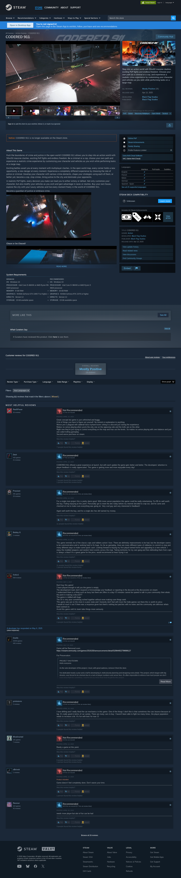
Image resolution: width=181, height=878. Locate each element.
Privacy (129, 852)
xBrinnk (16, 769)
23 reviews (17, 496)
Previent (16, 491)
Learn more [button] (165, 201)
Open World (156, 113)
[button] (10, 18)
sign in (159, 3)
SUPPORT (75, 7)
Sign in (10, 124)
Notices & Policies (133, 862)
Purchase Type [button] (30, 382)
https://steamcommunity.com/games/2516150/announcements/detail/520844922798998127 (94, 651)
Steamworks (88, 862)
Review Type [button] (12, 382)
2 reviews (16, 704)
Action (130, 113)
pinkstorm (17, 701)
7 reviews (16, 742)
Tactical (165, 113)
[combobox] (139, 18)
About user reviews (152, 357)
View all (167, 328)
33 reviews (17, 412)
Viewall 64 (168, 217)
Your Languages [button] (20, 391)
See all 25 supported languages (134, 187)
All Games (10, 33)
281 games (17, 494)
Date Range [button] (62, 382)
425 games (17, 457)
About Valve (112, 852)
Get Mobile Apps (157, 857)
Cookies (129, 866)
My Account (155, 866)
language (168, 3)
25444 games (17, 641)
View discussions (129, 254)
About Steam (88, 852)
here (55, 337)
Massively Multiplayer (142, 113)
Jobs (109, 857)
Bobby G (17, 532)
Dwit (15, 455)
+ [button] (170, 113)
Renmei (16, 803)
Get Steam (154, 852)
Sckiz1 (16, 575)
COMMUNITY (51, 7)
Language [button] (47, 382)
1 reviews (16, 535)
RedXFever (17, 409)
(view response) (13, 630)
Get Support (155, 862)
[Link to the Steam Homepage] (16, 9)
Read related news (130, 251)
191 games (17, 740)
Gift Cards (87, 871)
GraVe (15, 638)
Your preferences (168, 357)
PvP (124, 113)
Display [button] (90, 382)
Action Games (21, 33)
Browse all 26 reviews (89, 835)
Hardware (111, 862)
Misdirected (18, 737)
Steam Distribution (90, 866)
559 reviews (17, 578)
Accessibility (131, 857)
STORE (38, 7)
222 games (17, 806)
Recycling (111, 866)
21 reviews (17, 460)
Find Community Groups (132, 258)
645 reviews (17, 643)
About (64, 7)
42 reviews (17, 808)
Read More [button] (166, 681)
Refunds (129, 871)
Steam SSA (88, 857)
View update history (131, 247)
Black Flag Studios (150, 97)
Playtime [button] (77, 382)
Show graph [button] (166, 382)
